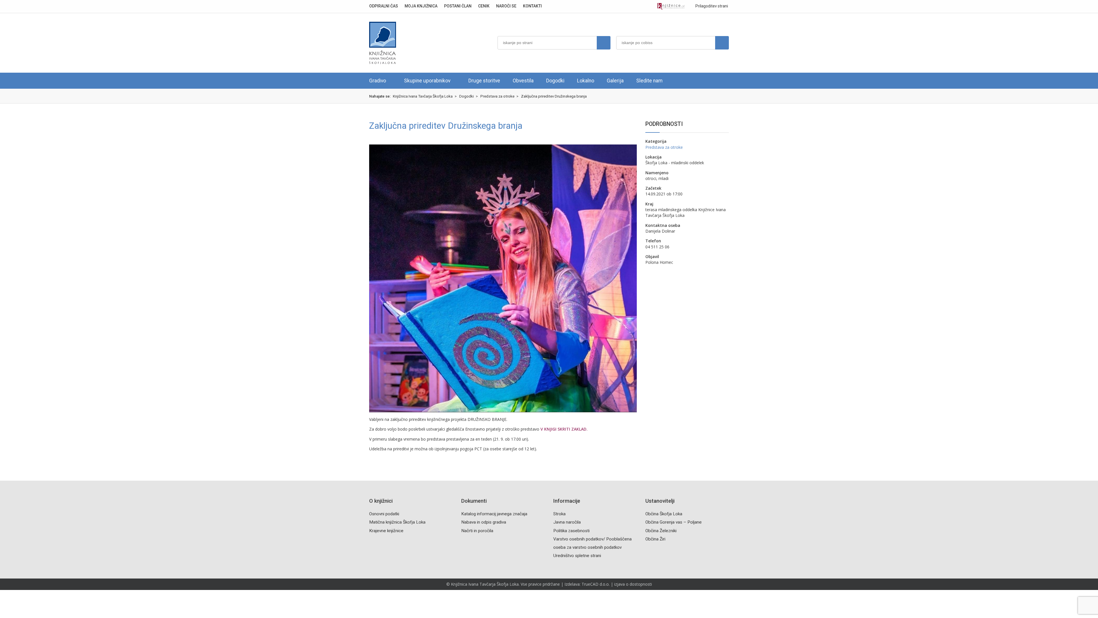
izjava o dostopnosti (633, 584)
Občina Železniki (661, 530)
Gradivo (377, 81)
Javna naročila (567, 522)
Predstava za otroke (664, 147)
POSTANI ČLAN (458, 6)
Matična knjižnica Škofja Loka (397, 522)
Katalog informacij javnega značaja (494, 513)
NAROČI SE (506, 6)
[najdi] (603, 42)
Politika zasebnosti (571, 530)
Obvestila (523, 81)
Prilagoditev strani (711, 6)
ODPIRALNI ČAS (383, 6)
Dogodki (555, 81)
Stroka (559, 513)
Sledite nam (649, 81)
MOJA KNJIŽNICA (421, 6)
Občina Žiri (655, 539)
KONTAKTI (532, 6)
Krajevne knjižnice (386, 530)
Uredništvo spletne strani (577, 555)
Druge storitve (484, 81)
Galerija (615, 81)
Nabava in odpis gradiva (483, 522)
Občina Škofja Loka (663, 513)
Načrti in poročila (477, 530)
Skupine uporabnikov (427, 81)
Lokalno (585, 81)
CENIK (484, 6)
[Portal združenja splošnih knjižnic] (671, 6)
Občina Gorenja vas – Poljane (673, 522)
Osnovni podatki (384, 513)
